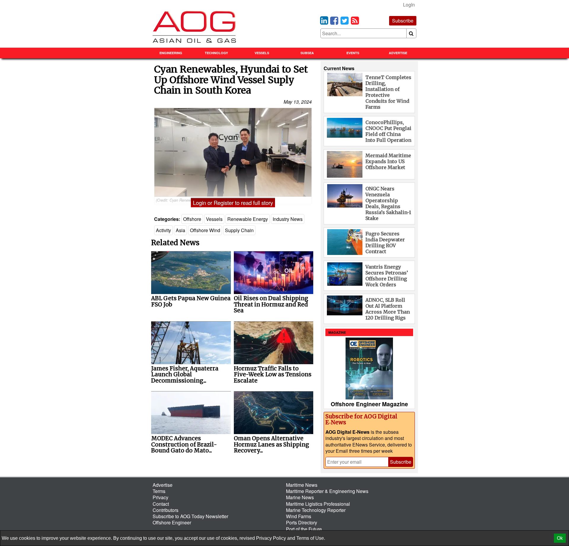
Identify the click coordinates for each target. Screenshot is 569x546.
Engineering (170, 53)
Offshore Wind (205, 230)
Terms (159, 491)
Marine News (300, 497)
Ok (560, 538)
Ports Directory (301, 522)
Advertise (398, 53)
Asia (180, 230)
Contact (161, 504)
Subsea (307, 53)
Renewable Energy (247, 219)
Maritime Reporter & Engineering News (327, 491)
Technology (216, 53)
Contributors (165, 510)
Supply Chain (239, 230)
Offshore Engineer (172, 522)
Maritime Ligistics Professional (318, 504)
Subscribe (402, 20)
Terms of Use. (310, 538)
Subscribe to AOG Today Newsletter (190, 516)
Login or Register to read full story (233, 202)
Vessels (262, 53)
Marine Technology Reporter (316, 510)
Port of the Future (304, 529)
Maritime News (301, 485)
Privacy (160, 497)
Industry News (288, 219)
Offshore (192, 219)
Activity (163, 230)
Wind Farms (298, 516)
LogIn (409, 4)
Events (352, 53)
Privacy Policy (271, 538)
